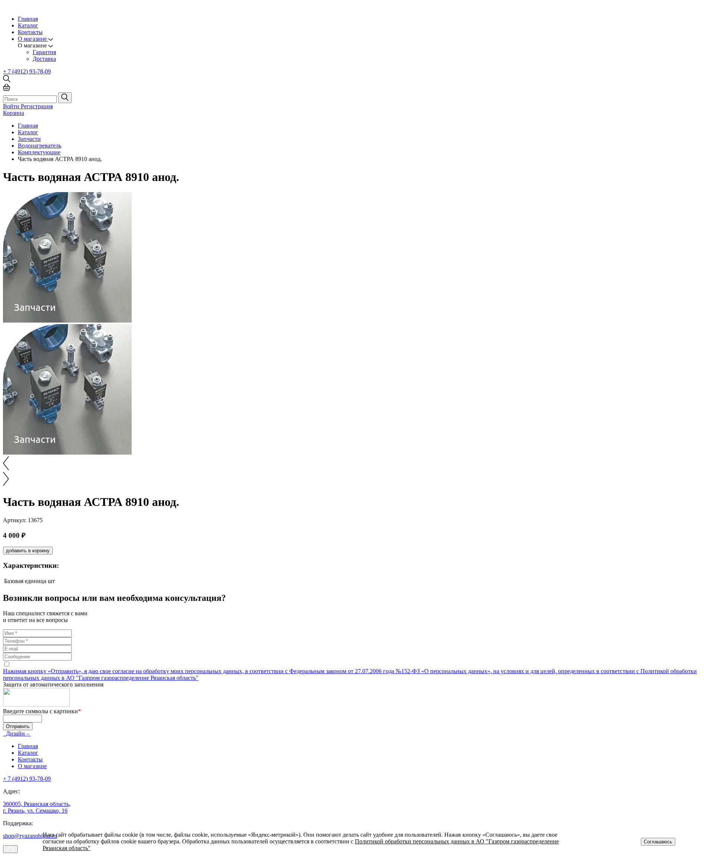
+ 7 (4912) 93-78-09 (27, 71)
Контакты (30, 32)
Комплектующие (39, 152)
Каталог (28, 25)
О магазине (32, 766)
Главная (28, 19)
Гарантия (44, 52)
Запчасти (29, 139)
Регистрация (37, 106)
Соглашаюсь (658, 842)
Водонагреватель (39, 145)
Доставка (44, 59)
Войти (12, 106)
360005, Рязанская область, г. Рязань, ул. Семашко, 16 (36, 807)
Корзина (13, 113)
